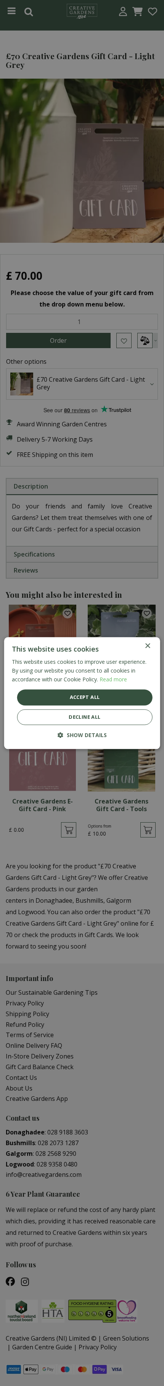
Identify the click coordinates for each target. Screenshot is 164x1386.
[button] (82, 735)
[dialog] (82, 693)
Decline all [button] (84, 716)
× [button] (147, 646)
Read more (113, 679)
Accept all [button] (85, 697)
